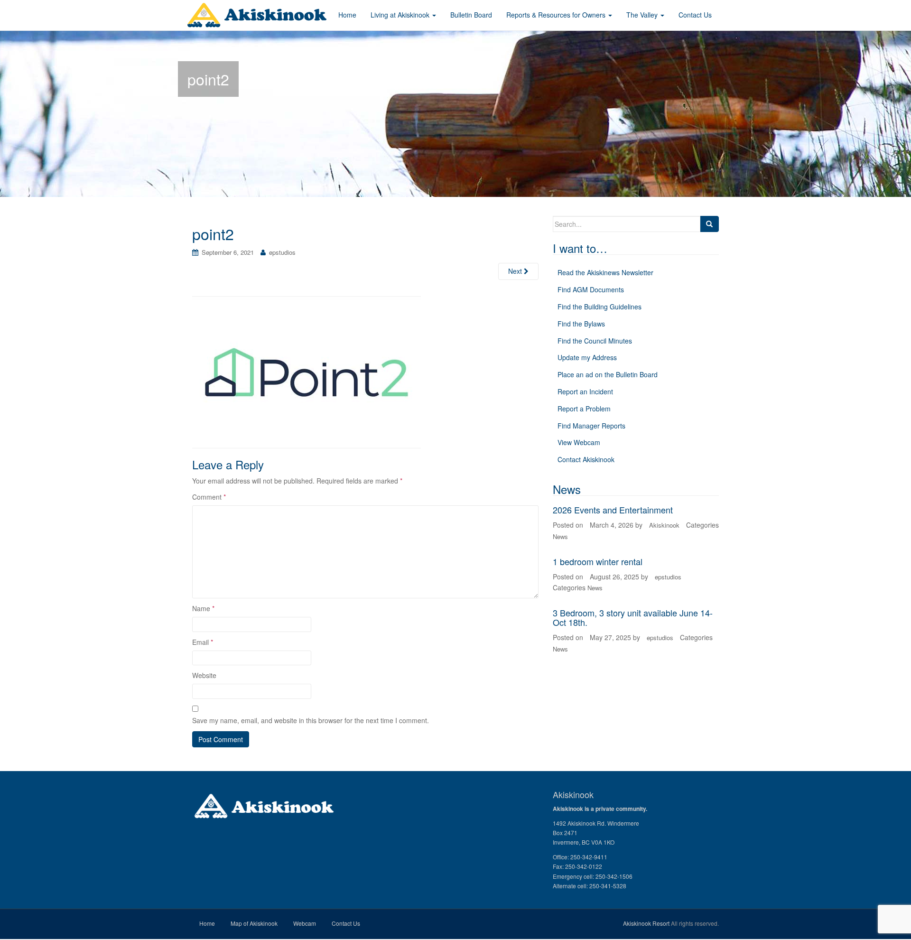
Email (202, 642)
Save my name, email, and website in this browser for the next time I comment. (310, 720)
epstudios (282, 252)
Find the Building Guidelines (599, 306)
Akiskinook (664, 525)
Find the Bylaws (581, 323)
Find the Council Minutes (595, 340)
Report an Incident (585, 391)
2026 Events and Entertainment (613, 509)
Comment (209, 497)
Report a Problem (584, 408)
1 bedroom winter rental (597, 561)
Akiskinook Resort (646, 923)
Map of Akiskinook (254, 923)
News (560, 536)
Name (203, 608)
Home (207, 923)
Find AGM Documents (591, 289)
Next (516, 271)
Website (204, 675)
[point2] (306, 370)
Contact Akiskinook (586, 459)
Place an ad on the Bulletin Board (608, 374)
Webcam (304, 923)
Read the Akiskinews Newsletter (605, 272)
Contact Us (346, 923)
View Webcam (579, 442)
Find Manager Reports (591, 425)
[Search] (709, 224)
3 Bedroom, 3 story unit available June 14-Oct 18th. (633, 617)
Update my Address (587, 357)
